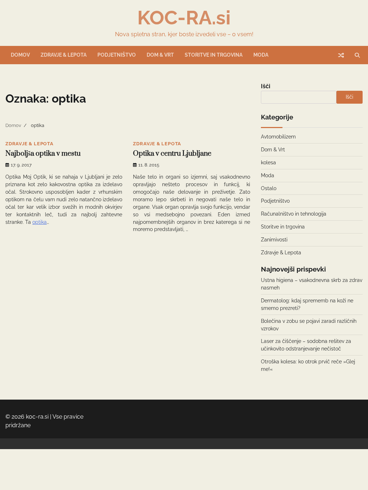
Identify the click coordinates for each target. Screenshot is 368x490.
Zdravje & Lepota (64, 55)
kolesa (268, 162)
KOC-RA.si (184, 17)
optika (39, 222)
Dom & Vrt (160, 55)
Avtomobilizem (278, 137)
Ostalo (268, 188)
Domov (20, 55)
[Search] (357, 55)
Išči (265, 86)
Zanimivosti (274, 239)
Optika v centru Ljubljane (172, 153)
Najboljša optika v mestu (42, 153)
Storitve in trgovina (214, 55)
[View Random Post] (341, 55)
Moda (260, 55)
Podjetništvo (116, 55)
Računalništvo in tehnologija (293, 214)
